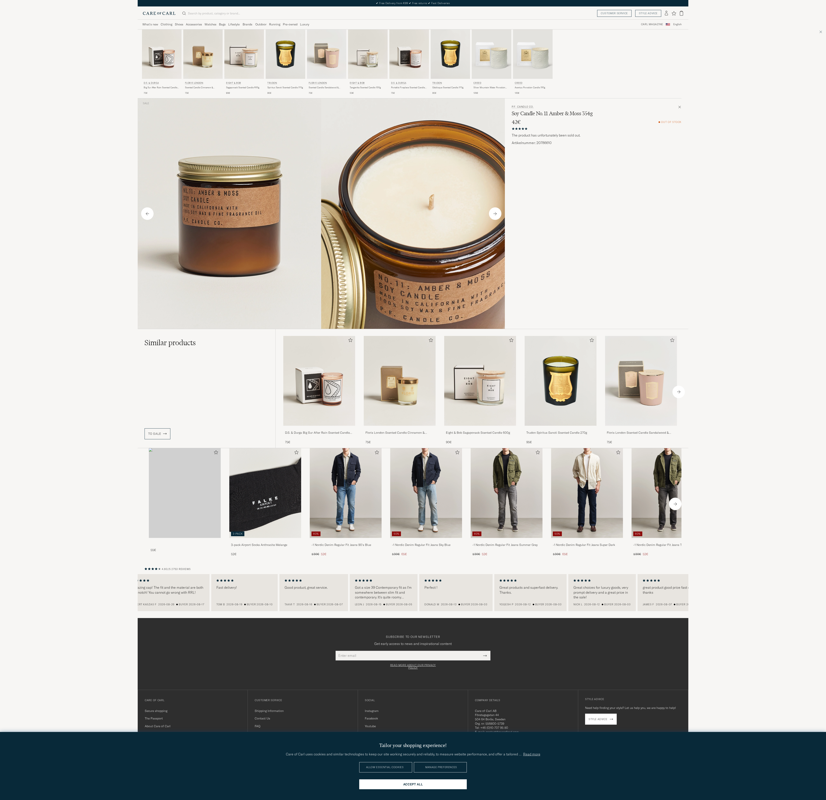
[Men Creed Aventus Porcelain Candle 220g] (533, 54)
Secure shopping (156, 711)
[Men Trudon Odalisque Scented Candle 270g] (450, 54)
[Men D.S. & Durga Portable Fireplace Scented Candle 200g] (409, 54)
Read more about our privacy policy (413, 666)
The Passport (154, 718)
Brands (247, 24)
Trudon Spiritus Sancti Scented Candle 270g (556, 433)
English (677, 24)
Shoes (179, 24)
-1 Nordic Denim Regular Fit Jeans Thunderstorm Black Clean (666, 545)
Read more (531, 754)
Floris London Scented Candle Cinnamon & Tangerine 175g (395, 433)
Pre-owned (290, 24)
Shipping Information (269, 711)
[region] (413, 592)
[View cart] (681, 13)
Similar (170, 342)
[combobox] (677, 24)
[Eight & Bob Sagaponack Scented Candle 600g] (480, 428)
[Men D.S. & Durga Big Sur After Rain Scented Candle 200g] (162, 54)
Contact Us (262, 718)
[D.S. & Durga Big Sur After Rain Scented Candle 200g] (319, 428)
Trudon (272, 83)
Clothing (166, 24)
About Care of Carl (158, 726)
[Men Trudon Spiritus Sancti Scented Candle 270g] (285, 54)
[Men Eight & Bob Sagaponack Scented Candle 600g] (244, 54)
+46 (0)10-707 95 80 (494, 728)
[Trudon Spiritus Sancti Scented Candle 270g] (560, 428)
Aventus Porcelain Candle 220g (530, 87)
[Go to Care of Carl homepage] (159, 13)
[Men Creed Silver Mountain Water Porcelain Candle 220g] (491, 54)
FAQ (257, 726)
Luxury (304, 24)
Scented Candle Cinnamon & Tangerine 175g (199, 87)
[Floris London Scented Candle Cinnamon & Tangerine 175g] (400, 428)
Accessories (194, 24)
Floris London (194, 83)
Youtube (370, 726)
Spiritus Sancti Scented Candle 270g (285, 87)
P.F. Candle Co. (523, 106)
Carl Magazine (652, 24)
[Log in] (666, 13)
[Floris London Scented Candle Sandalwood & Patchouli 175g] (641, 428)
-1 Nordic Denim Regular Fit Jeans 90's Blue (341, 545)
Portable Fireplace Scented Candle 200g (408, 87)
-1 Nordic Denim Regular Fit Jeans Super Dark (584, 545)
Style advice (648, 13)
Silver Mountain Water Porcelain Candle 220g (489, 87)
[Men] (185, 493)
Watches (210, 24)
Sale (146, 103)
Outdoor (261, 24)
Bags (222, 24)
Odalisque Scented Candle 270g (447, 87)
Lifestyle (234, 24)
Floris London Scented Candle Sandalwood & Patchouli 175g (638, 433)
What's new (150, 24)
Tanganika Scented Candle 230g (365, 87)
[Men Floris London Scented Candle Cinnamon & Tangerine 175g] (203, 54)
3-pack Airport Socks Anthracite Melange (259, 545)
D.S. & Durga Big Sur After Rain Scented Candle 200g (317, 433)
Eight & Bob (233, 83)
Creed (477, 83)
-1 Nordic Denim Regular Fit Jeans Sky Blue (421, 545)
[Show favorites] (674, 13)
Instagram (372, 711)
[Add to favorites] (349, 341)
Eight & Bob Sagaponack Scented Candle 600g (478, 433)
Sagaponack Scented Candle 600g (242, 87)
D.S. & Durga (151, 83)
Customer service (614, 13)
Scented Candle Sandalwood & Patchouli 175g (324, 87)
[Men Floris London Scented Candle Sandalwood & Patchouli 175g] (327, 54)
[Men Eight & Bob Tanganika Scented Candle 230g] (368, 54)
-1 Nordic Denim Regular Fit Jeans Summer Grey (505, 545)
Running (274, 24)
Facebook (371, 718)
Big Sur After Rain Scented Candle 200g (160, 87)
